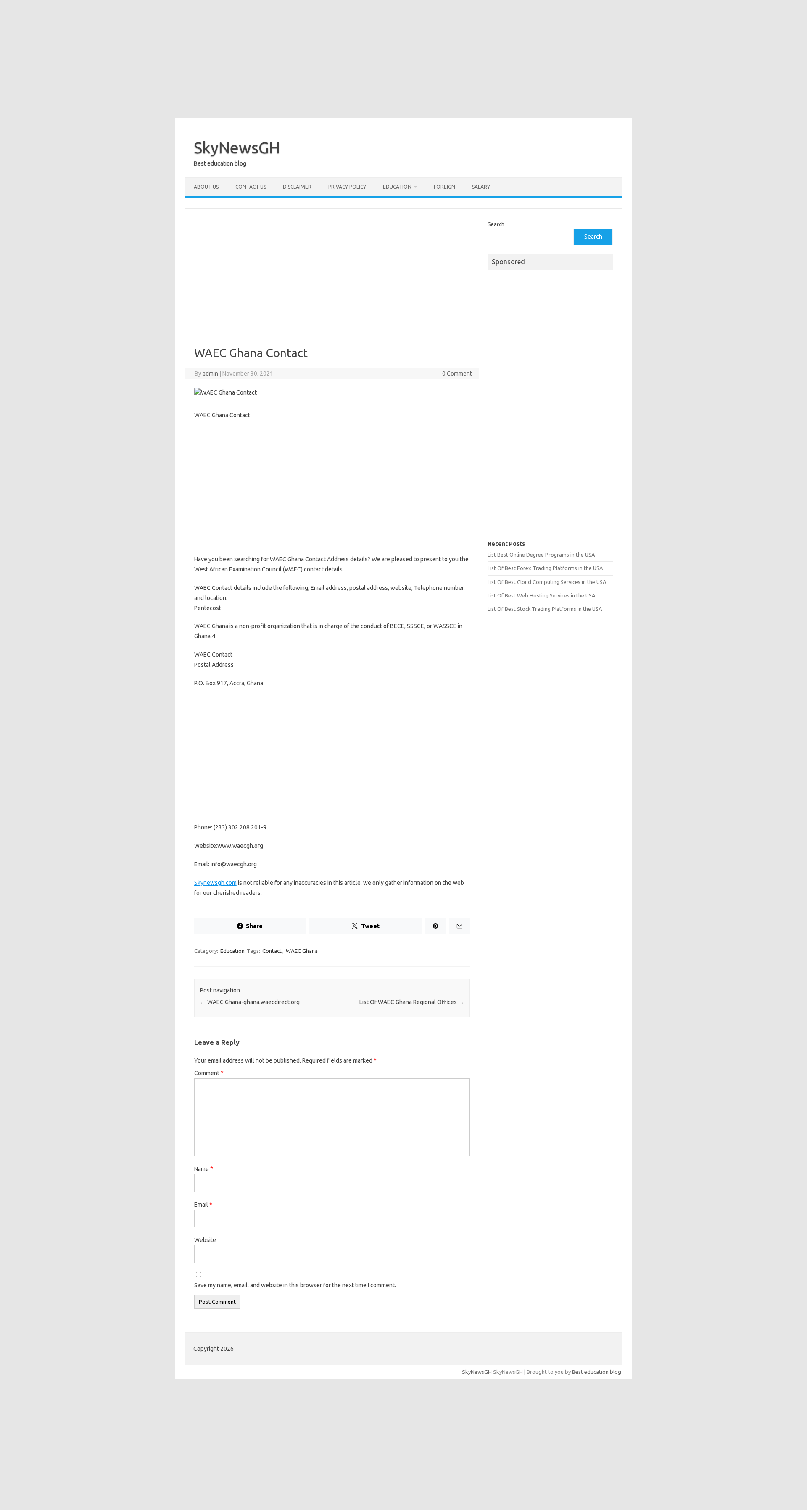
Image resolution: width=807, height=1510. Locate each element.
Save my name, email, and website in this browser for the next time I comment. (295, 1285)
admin (210, 373)
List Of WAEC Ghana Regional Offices (411, 1002)
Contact (272, 951)
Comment (209, 1073)
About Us (206, 186)
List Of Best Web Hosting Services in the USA (541, 595)
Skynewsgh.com (215, 882)
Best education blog (596, 1372)
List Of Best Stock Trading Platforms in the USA (545, 609)
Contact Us (250, 186)
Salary (481, 186)
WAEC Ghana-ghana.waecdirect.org (250, 1002)
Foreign (444, 186)
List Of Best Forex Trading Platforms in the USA (545, 568)
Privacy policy (347, 186)
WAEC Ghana (302, 951)
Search (496, 224)
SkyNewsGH (237, 147)
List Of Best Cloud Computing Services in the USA (547, 582)
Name (203, 1168)
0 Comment (457, 373)
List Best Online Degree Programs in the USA (541, 555)
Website (205, 1239)
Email (203, 1204)
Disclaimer (297, 186)
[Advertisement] (403, 59)
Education (397, 186)
